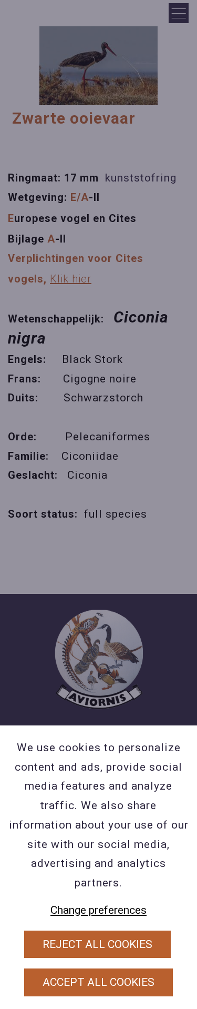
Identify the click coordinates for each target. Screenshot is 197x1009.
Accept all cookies (98, 982)
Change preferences (98, 910)
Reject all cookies (97, 944)
